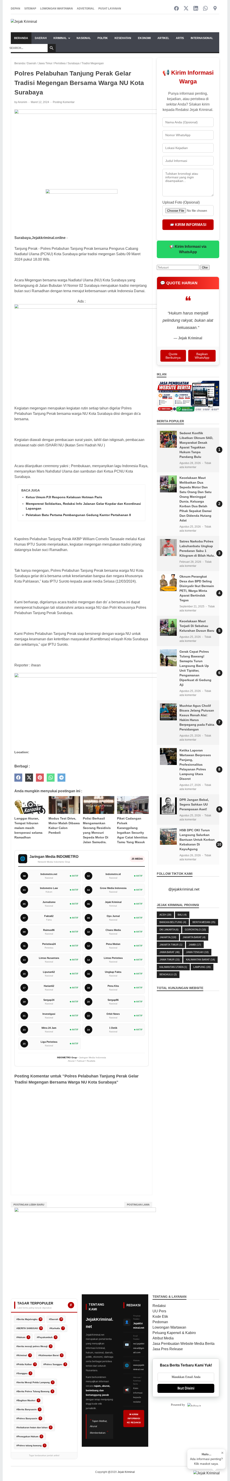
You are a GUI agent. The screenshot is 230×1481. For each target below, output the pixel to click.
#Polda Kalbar (25, 1364)
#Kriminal (23, 1355)
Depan (15, 8)
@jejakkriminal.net (183, 889)
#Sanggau (23, 1373)
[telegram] (61, 778)
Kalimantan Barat (200, 959)
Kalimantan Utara (173, 967)
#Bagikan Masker (27, 1400)
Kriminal (60, 38)
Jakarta (167, 937)
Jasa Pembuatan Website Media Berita (184, 1344)
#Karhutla (56, 1328)
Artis (180, 38)
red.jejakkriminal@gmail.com (138, 1348)
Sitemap (30, 8)
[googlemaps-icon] (215, 8)
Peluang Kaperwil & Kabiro (174, 1333)
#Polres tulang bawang (30, 1445)
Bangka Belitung (172, 922)
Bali (182, 914)
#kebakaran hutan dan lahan (33, 1427)
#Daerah (55, 1319)
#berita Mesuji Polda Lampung (34, 1382)
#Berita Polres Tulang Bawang (34, 1391)
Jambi (195, 944)
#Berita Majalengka (29, 1319)
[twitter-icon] (186, 8)
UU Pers (159, 1311)
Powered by (178, 1404)
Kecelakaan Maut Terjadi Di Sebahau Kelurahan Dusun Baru (196, 625)
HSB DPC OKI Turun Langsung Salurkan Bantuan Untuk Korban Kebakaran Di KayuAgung (197, 839)
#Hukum (22, 1337)
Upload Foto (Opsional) (181, 202)
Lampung (202, 967)
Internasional (202, 38)
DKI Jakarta (169, 929)
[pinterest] (40, 778)
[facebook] (18, 778)
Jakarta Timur (170, 944)
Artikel (163, 38)
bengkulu (168, 974)
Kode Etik (160, 1316)
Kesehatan (123, 38)
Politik (102, 38)
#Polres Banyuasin (28, 1418)
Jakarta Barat (194, 937)
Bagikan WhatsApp (202, 355)
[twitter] (29, 778)
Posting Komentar (64, 102)
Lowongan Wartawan (56, 8)
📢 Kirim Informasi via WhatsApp (187, 249)
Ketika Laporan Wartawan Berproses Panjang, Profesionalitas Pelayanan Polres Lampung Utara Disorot (195, 765)
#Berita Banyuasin (28, 1409)
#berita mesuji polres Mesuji (33, 1346)
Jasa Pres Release (168, 1349)
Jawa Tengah (197, 952)
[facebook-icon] (176, 8)
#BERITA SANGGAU (29, 1328)
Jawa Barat (169, 952)
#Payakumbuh (46, 1337)
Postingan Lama (138, 1204)
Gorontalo (195, 929)
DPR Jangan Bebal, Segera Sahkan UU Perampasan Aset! (194, 804)
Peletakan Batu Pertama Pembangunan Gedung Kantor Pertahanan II (78, 515)
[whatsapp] (51, 778)
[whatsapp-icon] (205, 8)
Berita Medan (203, 922)
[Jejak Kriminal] (24, 23)
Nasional (84, 38)
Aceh (165, 914)
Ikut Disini (185, 1388)
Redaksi (159, 1306)
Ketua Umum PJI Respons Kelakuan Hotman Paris (64, 497)
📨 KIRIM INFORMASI (188, 225)
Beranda (21, 38)
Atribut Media (163, 1338)
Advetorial (85, 8)
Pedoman (160, 1322)
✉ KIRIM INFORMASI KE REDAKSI (134, 1418)
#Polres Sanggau (54, 1364)
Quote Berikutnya (173, 355)
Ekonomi (144, 38)
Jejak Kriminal (126, 1472)
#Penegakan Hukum (29, 1436)
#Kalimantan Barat (50, 1355)
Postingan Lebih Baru (28, 1204)
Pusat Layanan (109, 8)
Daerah (41, 38)
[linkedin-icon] (195, 8)
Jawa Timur (169, 959)
